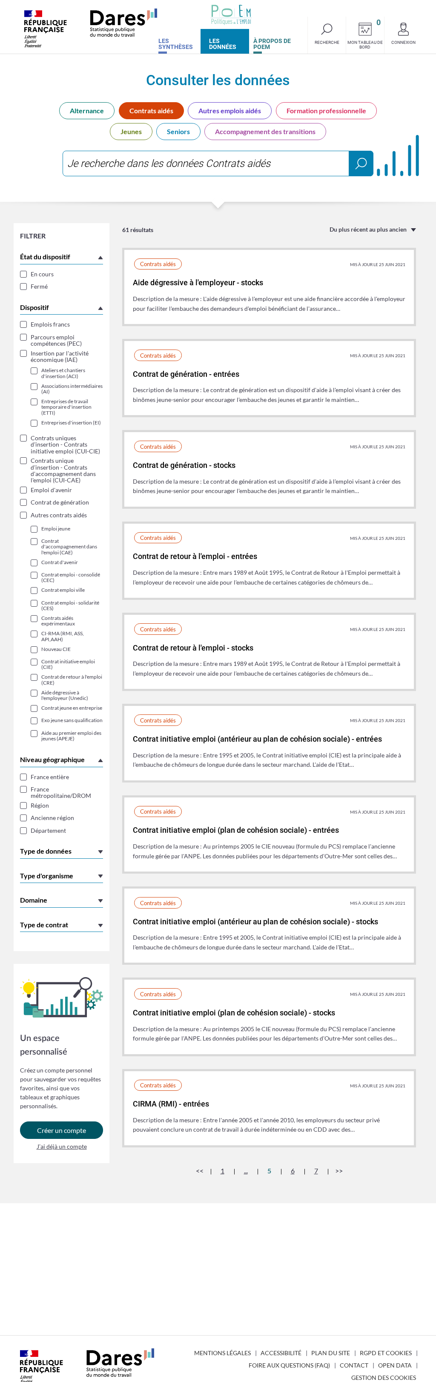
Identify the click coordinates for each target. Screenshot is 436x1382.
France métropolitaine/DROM (61, 792)
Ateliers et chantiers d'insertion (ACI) (63, 372)
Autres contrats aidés (59, 515)
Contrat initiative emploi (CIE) (68, 664)
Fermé (39, 286)
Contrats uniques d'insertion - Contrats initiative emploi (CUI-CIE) (65, 444)
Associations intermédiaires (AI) (72, 388)
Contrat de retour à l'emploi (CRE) (71, 679)
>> (339, 1171)
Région (40, 805)
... (246, 1171)
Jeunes (131, 131)
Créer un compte (61, 1130)
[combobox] (218, 163)
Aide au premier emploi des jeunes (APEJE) (71, 735)
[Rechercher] (361, 163)
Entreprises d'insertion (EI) (71, 422)
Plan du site (330, 1352)
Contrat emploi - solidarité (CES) (70, 605)
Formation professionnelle (326, 110)
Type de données (46, 851)
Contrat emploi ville (63, 590)
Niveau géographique (52, 759)
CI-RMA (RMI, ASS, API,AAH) (62, 636)
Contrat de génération (60, 502)
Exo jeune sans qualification (72, 720)
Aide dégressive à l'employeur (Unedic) (64, 695)
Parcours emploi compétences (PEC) (56, 340)
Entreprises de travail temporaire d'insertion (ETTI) (66, 407)
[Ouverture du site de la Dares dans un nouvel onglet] (90, 28)
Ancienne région (52, 817)
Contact (354, 1365)
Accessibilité (281, 1352)
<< (200, 1171)
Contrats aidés (151, 110)
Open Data (395, 1365)
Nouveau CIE (56, 649)
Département (48, 830)
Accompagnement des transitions (265, 131)
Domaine (33, 900)
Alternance (87, 110)
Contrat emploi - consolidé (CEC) (70, 577)
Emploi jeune (55, 528)
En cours (42, 274)
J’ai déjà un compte (62, 1146)
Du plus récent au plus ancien (368, 229)
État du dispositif (45, 256)
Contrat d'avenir (59, 562)
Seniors (178, 131)
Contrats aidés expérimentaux (58, 620)
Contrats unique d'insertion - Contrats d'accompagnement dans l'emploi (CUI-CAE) (63, 470)
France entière (50, 777)
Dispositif (34, 307)
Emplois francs (50, 324)
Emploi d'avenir (51, 490)
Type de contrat (44, 924)
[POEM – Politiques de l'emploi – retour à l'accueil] (231, 15)
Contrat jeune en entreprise (71, 708)
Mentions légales (222, 1352)
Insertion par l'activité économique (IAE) (60, 356)
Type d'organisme (46, 876)
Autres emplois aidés (229, 110)
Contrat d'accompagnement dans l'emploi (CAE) (69, 546)
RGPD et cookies (386, 1352)
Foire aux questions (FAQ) (289, 1365)
